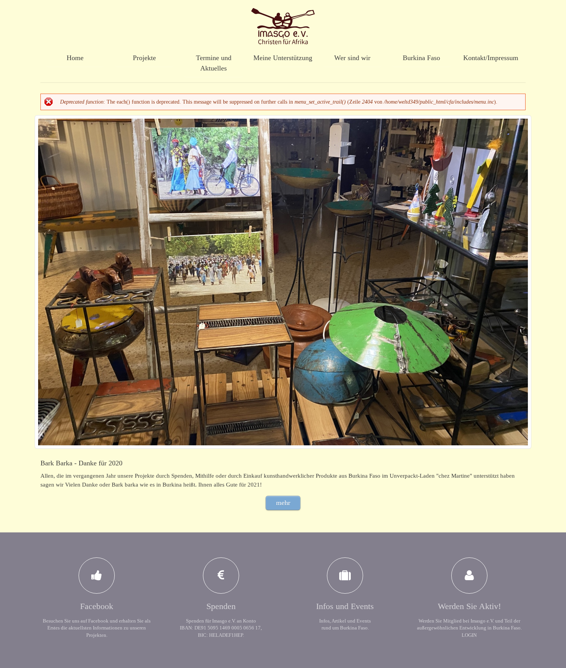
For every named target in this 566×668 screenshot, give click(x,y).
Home (75, 58)
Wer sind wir (352, 58)
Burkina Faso (421, 58)
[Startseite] (283, 22)
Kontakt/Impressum (490, 58)
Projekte (144, 58)
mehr (283, 503)
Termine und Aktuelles (213, 63)
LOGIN (469, 635)
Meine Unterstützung (282, 58)
